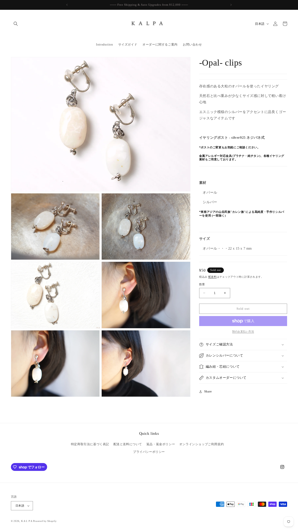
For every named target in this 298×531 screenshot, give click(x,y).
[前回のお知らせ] (67, 5)
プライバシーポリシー (149, 451)
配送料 (212, 276)
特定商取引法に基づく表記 (90, 444)
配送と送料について (127, 444)
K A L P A (27, 521)
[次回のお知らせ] (231, 5)
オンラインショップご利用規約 (201, 444)
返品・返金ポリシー (160, 444)
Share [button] (208, 391)
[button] (16, 24)
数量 (202, 284)
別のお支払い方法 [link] (243, 331)
